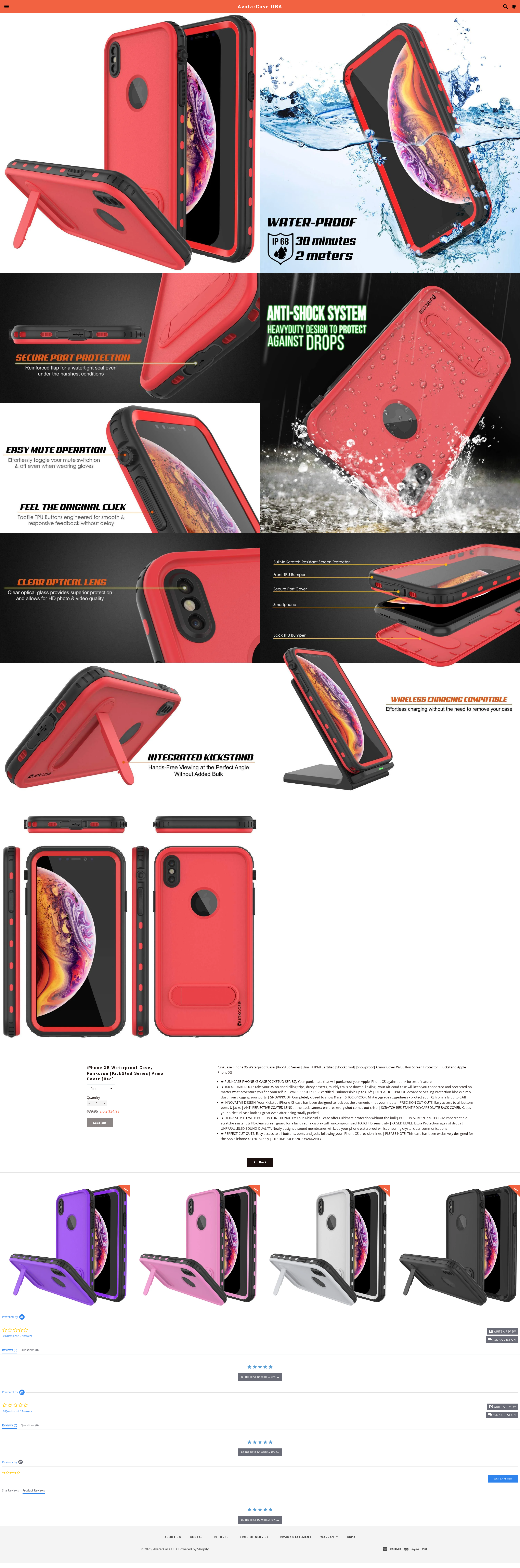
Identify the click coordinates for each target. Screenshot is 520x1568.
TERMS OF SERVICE (253, 1537)
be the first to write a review (260, 1377)
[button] (502, 1339)
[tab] (9, 1350)
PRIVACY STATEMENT (294, 1537)
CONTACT (197, 1537)
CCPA (351, 1537)
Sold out (100, 1123)
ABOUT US (173, 1537)
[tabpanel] (260, 1516)
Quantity (93, 1097)
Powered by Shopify (193, 1549)
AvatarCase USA (260, 6)
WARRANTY (329, 1537)
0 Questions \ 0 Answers (17, 1336)
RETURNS (221, 1537)
